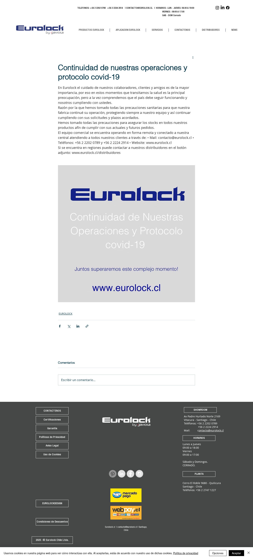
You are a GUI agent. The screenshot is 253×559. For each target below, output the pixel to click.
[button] (91, 30)
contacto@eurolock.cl (127, 527)
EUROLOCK (65, 313)
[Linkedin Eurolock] (222, 7)
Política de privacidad (185, 553)
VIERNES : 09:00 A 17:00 (130, 12)
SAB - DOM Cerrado (129, 15)
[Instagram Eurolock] (217, 7)
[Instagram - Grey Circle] (139, 474)
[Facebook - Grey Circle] (130, 474)
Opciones (217, 553)
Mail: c (191, 430)
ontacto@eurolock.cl (211, 430)
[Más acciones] (193, 57)
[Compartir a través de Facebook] (59, 326)
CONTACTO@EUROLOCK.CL (139, 8)
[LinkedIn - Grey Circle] (121, 474)
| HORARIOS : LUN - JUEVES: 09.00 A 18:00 (174, 8)
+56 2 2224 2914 (115, 8)
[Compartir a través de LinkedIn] (78, 326)
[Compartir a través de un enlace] (87, 326)
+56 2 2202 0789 (98, 8)
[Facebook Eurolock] (227, 7)
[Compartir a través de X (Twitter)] (69, 326)
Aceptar (236, 553)
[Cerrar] (248, 553)
